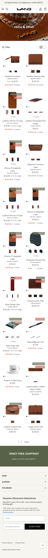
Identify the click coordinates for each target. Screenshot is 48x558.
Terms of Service (7, 543)
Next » (27, 442)
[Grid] (41, 47)
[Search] (8, 9)
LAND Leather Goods (13, 550)
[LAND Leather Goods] (24, 9)
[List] (44, 47)
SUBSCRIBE (35, 526)
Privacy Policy (19, 543)
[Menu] (2, 9)
